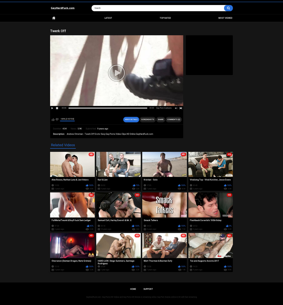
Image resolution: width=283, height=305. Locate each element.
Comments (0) (173, 119)
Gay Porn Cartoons (164, 108)
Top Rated (165, 18)
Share (161, 119)
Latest (108, 18)
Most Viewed (225, 18)
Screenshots (147, 119)
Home (53, 18)
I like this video (53, 119)
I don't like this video (57, 119)
